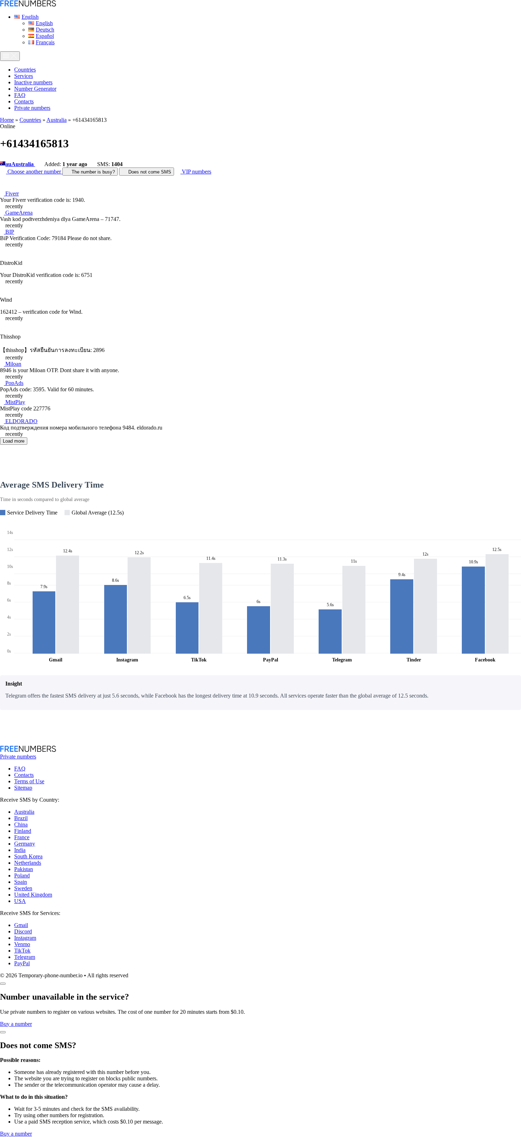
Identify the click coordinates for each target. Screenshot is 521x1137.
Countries (30, 120)
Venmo (22, 944)
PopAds (13, 383)
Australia (56, 120)
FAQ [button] (20, 95)
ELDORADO (21, 421)
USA (20, 901)
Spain (20, 882)
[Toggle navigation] (10, 56)
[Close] (3, 984)
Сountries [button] (25, 70)
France (21, 837)
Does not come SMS (149, 172)
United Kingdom (33, 895)
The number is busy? (92, 172)
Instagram (25, 938)
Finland (22, 831)
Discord (23, 931)
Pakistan (23, 869)
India (20, 850)
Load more (13, 441)
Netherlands (27, 863)
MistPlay (14, 402)
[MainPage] (28, 5)
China (21, 825)
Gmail (21, 925)
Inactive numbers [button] (33, 82)
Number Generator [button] (35, 89)
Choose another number (34, 172)
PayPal (22, 963)
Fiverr (11, 194)
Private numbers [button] (32, 108)
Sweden (23, 888)
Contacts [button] (24, 101)
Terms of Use (29, 781)
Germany (24, 844)
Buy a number (16, 1024)
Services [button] (23, 76)
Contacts (24, 775)
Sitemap (23, 788)
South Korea (28, 856)
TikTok (22, 951)
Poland (22, 875)
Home (7, 120)
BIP (9, 232)
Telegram (24, 957)
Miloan (12, 364)
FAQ (20, 769)
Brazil (21, 818)
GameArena (18, 213)
